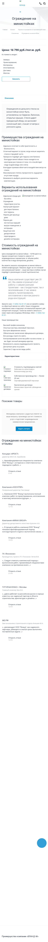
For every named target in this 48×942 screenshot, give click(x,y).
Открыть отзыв (14, 471)
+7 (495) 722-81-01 (19, 304)
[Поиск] (44, 4)
